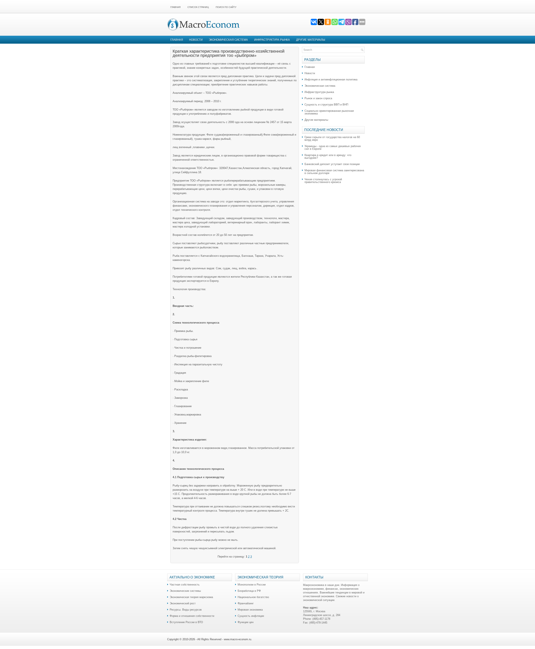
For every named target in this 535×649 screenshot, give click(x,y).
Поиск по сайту (226, 7)
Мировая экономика (250, 609)
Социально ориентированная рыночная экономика (329, 112)
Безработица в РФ (249, 590)
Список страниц (198, 7)
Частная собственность (185, 584)
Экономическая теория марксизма (191, 597)
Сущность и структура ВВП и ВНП (326, 104)
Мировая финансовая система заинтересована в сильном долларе (334, 172)
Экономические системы (185, 590)
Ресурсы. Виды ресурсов (186, 609)
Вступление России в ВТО (186, 622)
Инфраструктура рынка (272, 39)
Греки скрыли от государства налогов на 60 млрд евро (332, 138)
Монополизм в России (252, 584)
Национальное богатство (253, 597)
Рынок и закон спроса (318, 98)
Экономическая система (228, 39)
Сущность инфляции (251, 615)
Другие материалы (310, 39)
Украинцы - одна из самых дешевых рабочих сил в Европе (332, 147)
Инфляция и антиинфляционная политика (330, 79)
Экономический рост (183, 603)
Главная (175, 7)
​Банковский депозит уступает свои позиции (332, 164)
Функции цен (245, 622)
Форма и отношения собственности (192, 615)
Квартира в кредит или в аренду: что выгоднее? (327, 156)
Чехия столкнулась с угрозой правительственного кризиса (323, 181)
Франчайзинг (246, 603)
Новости (196, 39)
